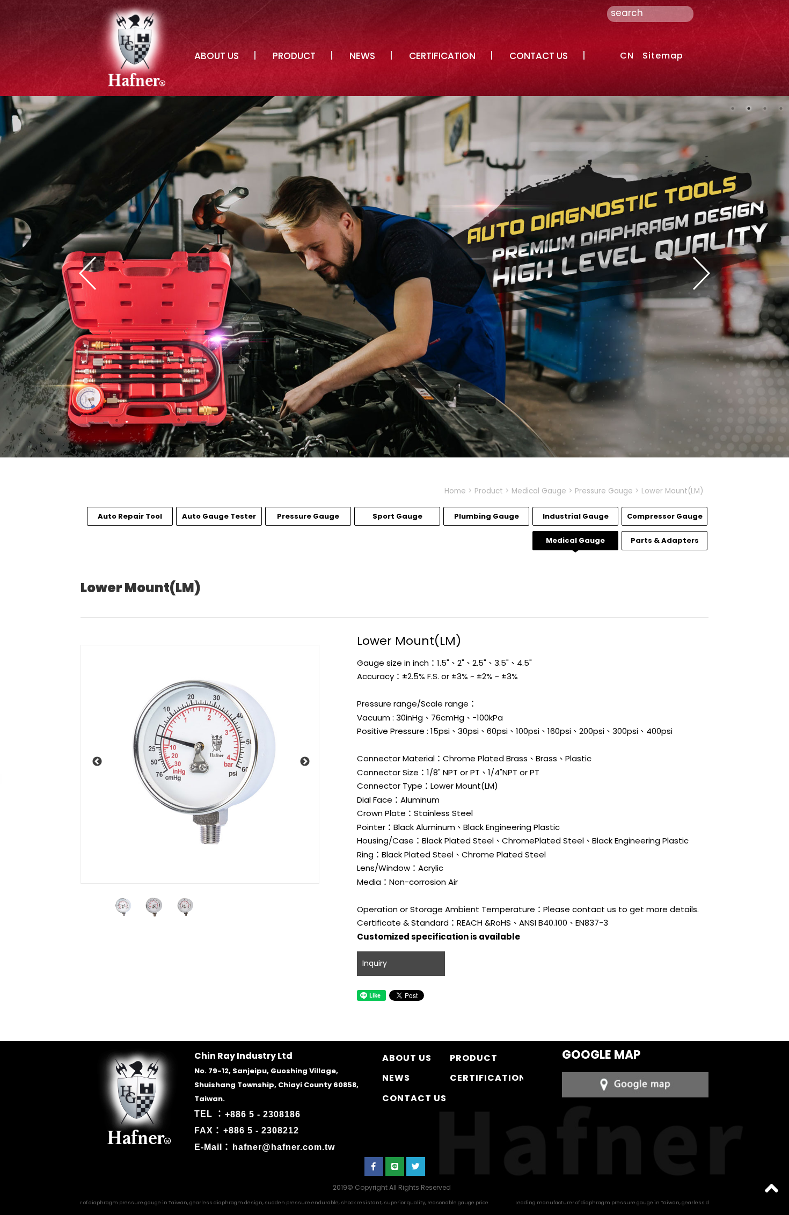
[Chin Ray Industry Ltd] (134, 45)
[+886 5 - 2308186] (635, 1083)
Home (455, 491)
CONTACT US (538, 55)
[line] (394, 1166)
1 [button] (732, 108)
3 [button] (764, 108)
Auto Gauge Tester (219, 516)
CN (627, 55)
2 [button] (748, 108)
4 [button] (781, 108)
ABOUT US (216, 55)
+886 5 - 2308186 (263, 1113)
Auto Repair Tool (130, 516)
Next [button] (701, 273)
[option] (200, 764)
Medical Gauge (539, 491)
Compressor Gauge (665, 516)
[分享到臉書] (373, 1166)
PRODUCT (294, 55)
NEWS (362, 55)
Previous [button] (87, 273)
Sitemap (662, 55)
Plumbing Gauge (486, 516)
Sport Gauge (397, 516)
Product (488, 491)
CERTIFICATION (442, 55)
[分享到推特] (415, 1166)
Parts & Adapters (665, 540)
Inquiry (374, 963)
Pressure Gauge (604, 491)
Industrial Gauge (576, 516)
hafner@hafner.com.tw (283, 1147)
